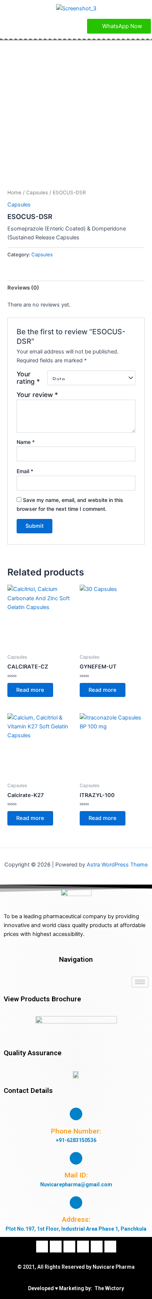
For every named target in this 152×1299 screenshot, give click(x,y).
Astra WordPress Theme (117, 864)
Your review (37, 395)
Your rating (28, 377)
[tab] (76, 288)
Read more (30, 690)
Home (14, 192)
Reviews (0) (23, 287)
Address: (76, 1219)
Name (26, 442)
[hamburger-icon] (12, 28)
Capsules (37, 192)
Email (25, 471)
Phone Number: (76, 1131)
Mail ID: (76, 1175)
